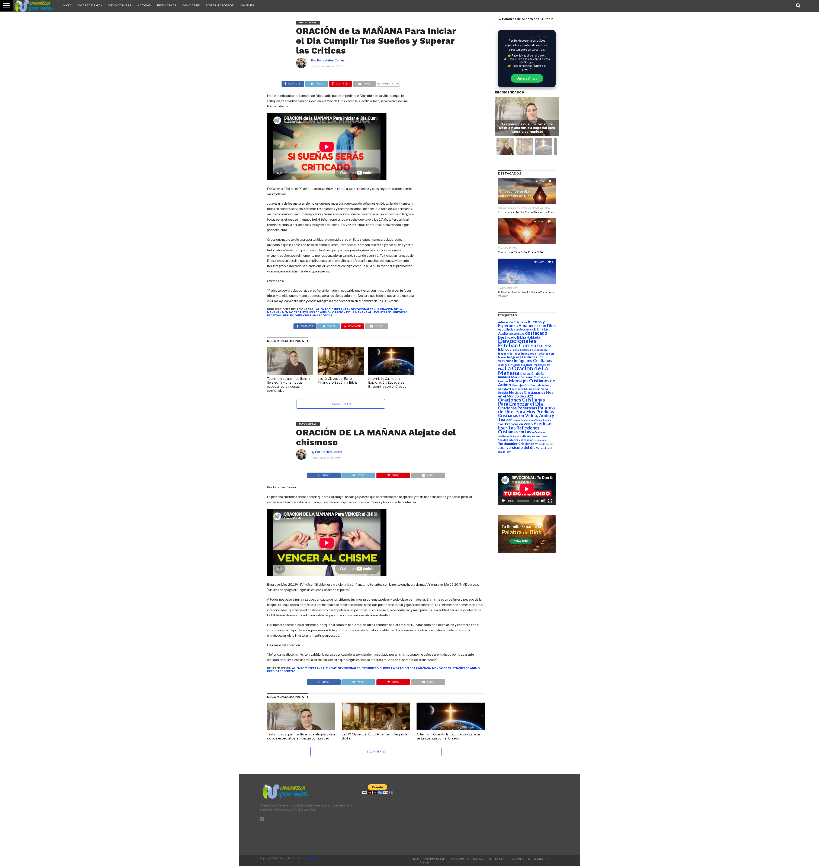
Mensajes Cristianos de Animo (306, 312)
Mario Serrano (522, 377)
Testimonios (166, 5)
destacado (536, 333)
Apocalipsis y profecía (512, 329)
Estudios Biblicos (376, 668)
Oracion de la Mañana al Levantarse (361, 312)
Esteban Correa (517, 345)
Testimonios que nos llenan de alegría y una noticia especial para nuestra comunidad (288, 385)
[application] (527, 489)
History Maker (309, 858)
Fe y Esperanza (538, 349)
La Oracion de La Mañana (411, 668)
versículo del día (521, 447)
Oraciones (191, 5)
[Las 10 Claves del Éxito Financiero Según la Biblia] (341, 373)
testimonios (540, 440)
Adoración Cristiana (512, 322)
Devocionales (119, 5)
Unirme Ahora (527, 78)
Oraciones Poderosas (517, 407)
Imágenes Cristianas (533, 360)
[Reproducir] (503, 501)
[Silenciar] (543, 501)
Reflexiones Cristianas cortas (307, 315)
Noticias (144, 5)
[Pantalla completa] (550, 501)
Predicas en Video (519, 424)
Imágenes (247, 5)
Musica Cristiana (536, 389)
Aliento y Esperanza (332, 309)
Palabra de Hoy (89, 5)
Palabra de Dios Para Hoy (526, 409)
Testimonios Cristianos (516, 443)
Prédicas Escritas (281, 671)
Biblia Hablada (516, 333)
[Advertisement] (511, 814)
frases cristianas (509, 353)
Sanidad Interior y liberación (515, 440)
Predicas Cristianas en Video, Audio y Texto (526, 415)
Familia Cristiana (521, 349)
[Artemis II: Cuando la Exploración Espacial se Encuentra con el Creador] (391, 373)
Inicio (67, 5)
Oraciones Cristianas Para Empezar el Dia (521, 402)
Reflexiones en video (533, 436)
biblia (530, 329)
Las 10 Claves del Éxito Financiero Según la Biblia (337, 381)
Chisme (331, 668)
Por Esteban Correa (330, 60)
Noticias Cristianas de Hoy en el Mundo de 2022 (525, 394)
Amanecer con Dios (537, 325)
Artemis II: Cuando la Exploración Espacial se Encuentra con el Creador (388, 383)
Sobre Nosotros (220, 5)
